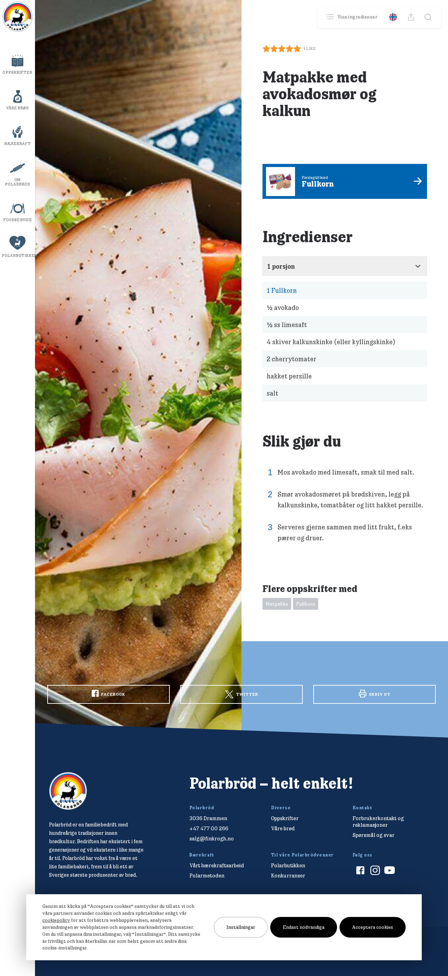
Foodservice (17, 219)
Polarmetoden (206, 875)
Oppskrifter (17, 72)
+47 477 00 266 (208, 828)
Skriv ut (379, 694)
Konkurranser (288, 875)
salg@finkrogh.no (211, 838)
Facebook (112, 694)
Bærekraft (17, 143)
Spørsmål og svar (373, 835)
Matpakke (277, 604)
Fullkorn (282, 290)
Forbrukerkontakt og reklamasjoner (378, 821)
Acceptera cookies (372, 927)
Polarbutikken (18, 255)
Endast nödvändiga (303, 927)
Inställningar (240, 927)
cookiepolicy (56, 920)
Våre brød (17, 108)
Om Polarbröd (17, 182)
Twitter (246, 694)
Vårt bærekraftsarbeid (216, 865)
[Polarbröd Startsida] (68, 791)
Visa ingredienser (357, 17)
